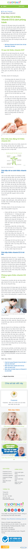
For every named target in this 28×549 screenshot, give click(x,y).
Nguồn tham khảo (9, 376)
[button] (2, 6)
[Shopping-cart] (5, 510)
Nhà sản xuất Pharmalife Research (8, 498)
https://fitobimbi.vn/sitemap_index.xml (16, 519)
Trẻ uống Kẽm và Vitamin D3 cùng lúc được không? (14, 442)
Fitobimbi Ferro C (7, 473)
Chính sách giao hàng (19, 473)
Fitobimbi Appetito (8, 475)
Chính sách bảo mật (19, 479)
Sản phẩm (21, 6)
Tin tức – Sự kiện (7, 496)
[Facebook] (9, 510)
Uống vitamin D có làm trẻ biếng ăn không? (14, 426)
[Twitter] (15, 510)
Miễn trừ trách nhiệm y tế (18, 482)
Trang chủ (5, 492)
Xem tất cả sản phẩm (7, 481)
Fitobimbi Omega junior (7, 478)
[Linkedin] (22, 510)
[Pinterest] (19, 510)
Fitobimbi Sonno (7, 471)
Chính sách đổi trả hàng (20, 476)
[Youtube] (12, 510)
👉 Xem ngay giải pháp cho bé (5, 547)
